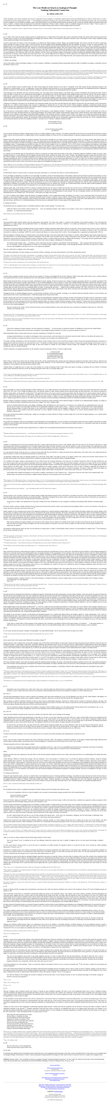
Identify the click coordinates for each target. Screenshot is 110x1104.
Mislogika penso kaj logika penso (55, 1068)
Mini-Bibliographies (51, 1086)
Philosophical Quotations (63, 1087)
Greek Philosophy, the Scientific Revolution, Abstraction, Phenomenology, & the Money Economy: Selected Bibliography (55, 1079)
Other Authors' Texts (52, 1087)
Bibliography (42, 1086)
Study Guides (59, 1086)
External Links (61, 1088)
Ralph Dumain (59, 1091)
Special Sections (67, 1086)
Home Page (41, 1084)
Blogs (46, 1088)
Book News (68, 1084)
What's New (52, 1084)
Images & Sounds (53, 1088)
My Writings (44, 1087)
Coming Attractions (60, 1084)
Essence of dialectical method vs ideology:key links (55, 1074)
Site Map (47, 1084)
